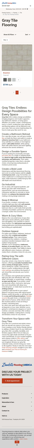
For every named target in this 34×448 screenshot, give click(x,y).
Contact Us (5, 411)
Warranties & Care (8, 402)
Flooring (15, 12)
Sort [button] (26, 34)
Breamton (6, 73)
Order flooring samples (9, 347)
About (4, 406)
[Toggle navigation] (30, 5)
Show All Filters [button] (9, 34)
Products (5, 394)
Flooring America (6, 12)
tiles (3, 138)
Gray (4, 40)
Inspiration (5, 398)
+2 (18, 79)
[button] (7, 40)
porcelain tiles (6, 155)
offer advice (21, 338)
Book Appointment (13, 381)
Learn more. (23, 439)
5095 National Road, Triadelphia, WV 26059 (13, 419)
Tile (21, 12)
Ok (17, 442)
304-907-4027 (6, 5)
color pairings (6, 270)
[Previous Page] (13, 92)
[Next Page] (20, 92)
